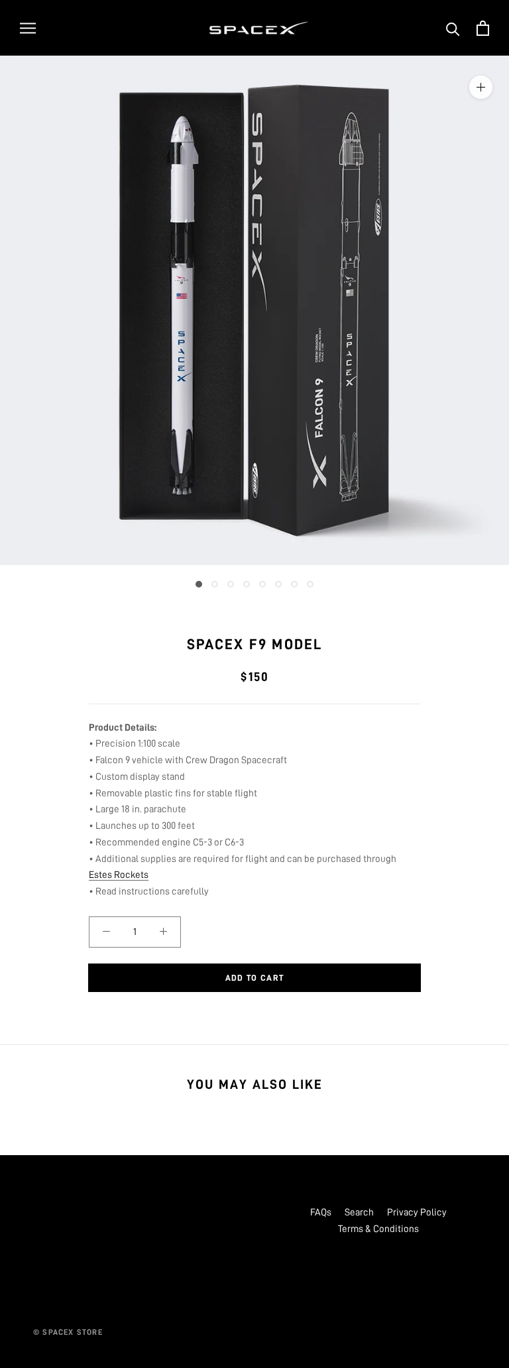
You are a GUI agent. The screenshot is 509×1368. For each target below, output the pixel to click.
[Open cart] (483, 28)
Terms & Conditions (378, 1229)
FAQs (320, 1212)
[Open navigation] (28, 28)
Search (359, 1212)
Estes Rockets (118, 875)
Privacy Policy (417, 1212)
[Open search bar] (453, 28)
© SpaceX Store (68, 1332)
